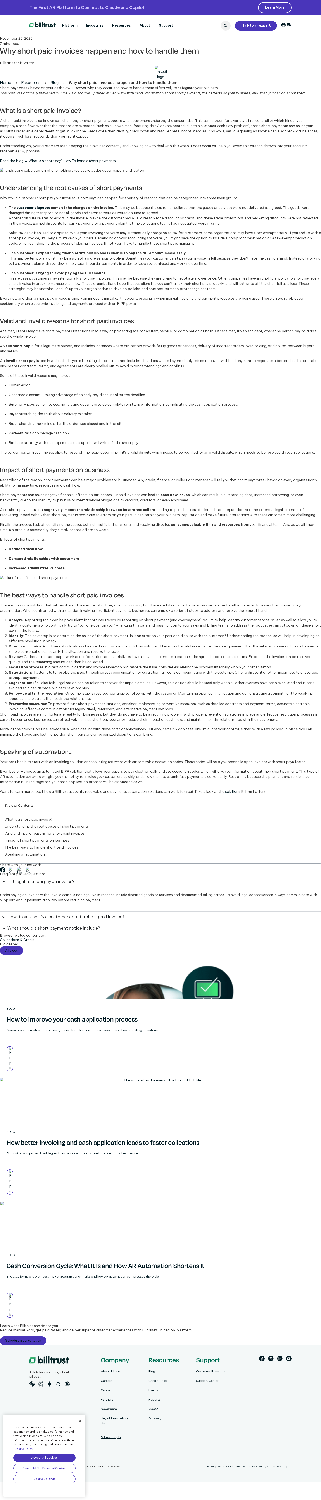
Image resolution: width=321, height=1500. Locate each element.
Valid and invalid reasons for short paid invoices (45, 834)
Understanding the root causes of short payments (47, 827)
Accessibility (279, 1466)
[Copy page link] (28, 870)
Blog (54, 82)
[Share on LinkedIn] (19, 870)
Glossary (154, 1418)
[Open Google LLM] (49, 1383)
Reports (154, 1399)
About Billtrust (111, 1371)
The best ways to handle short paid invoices (41, 848)
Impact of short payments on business (37, 841)
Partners (107, 1399)
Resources (121, 26)
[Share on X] (11, 870)
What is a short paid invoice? (29, 820)
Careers (106, 1381)
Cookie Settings (44, 1479)
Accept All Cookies (44, 1457)
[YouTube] (289, 1359)
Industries (95, 26)
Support (166, 26)
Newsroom (109, 1409)
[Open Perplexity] (40, 1383)
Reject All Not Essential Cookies (44, 1468)
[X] (271, 1359)
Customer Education (211, 1371)
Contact (107, 1390)
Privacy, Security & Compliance (226, 1466)
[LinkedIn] (280, 1359)
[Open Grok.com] (58, 1383)
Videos (153, 1409)
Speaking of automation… (26, 855)
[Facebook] (262, 1359)
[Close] (80, 1421)
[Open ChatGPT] (32, 1383)
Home (5, 82)
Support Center (207, 1381)
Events (153, 1390)
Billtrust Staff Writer (17, 63)
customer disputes (33, 208)
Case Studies (158, 1381)
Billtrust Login (111, 1437)
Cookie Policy (23, 1449)
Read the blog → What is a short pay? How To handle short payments (58, 161)
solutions (232, 792)
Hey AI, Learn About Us (115, 1420)
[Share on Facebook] (2, 870)
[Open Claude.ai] (67, 1383)
